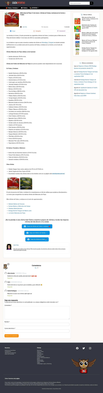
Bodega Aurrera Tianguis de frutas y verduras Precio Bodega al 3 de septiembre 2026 (86, 74)
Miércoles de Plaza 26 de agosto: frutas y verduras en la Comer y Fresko (90, 19)
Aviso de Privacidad (9, 354)
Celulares (39, 352)
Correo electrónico (10, 328)
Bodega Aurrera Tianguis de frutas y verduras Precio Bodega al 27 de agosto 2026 (89, 49)
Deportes (39, 355)
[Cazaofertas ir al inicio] (15, 2)
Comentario (8, 305)
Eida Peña (16, 245)
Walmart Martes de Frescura (16, 204)
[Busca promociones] (91, 3)
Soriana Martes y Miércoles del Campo (19, 206)
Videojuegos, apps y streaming (44, 363)
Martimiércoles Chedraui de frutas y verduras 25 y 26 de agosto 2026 (89, 26)
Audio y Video (40, 351)
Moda (38, 358)
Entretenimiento (40, 356)
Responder (9, 278)
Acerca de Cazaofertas (10, 350)
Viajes (38, 362)
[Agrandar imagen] (12, 13)
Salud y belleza (40, 361)
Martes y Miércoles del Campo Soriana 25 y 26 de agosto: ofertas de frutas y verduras (90, 34)
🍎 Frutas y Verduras (12, 8)
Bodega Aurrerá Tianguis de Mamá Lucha (19, 211)
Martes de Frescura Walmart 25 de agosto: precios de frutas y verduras (89, 42)
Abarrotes (45, 27)
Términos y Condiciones (10, 352)
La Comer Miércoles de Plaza (16, 213)
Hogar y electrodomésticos (43, 357)
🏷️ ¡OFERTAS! (33, 8)
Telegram (51, 42)
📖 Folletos (24, 8)
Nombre (7, 321)
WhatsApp (44, 42)
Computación (40, 354)
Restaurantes (40, 360)
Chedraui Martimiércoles (15, 208)
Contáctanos (8, 351)
